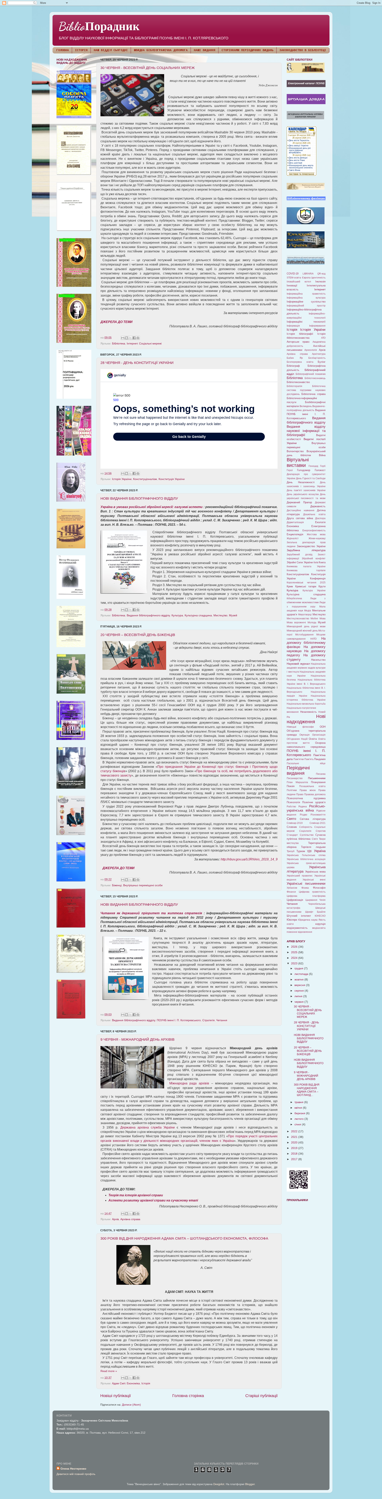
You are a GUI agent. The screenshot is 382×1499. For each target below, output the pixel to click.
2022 (294, 1131)
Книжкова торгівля (306, 570)
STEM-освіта (294, 277)
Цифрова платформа (306, 896)
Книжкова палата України (306, 566)
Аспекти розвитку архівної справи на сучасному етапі (153, 1200)
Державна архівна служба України (147, 1127)
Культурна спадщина (198, 615)
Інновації (292, 285)
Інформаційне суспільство (306, 301)
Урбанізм (292, 888)
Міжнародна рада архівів (189, 1083)
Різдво (303, 814)
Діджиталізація (295, 522)
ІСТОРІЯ (81, 50)
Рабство (291, 806)
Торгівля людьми (313, 846)
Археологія (310, 350)
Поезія (290, 786)
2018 (294, 1153)
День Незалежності (301, 482)
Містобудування (304, 634)
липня (298, 996)
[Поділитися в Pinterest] (138, 338)
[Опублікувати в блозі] (127, 338)
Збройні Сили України (300, 562)
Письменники (316, 778)
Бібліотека (118, 343)
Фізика (305, 888)
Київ (316, 562)
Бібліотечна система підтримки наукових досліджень (306, 390)
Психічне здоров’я (313, 802)
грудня (299, 968)
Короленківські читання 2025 (306, 582)
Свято (291, 819)
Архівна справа (130, 1219)
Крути (322, 586)
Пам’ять (309, 759)
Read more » (108, 1371)
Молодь (312, 622)
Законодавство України (311, 546)
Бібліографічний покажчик (311, 374)
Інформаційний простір (306, 305)
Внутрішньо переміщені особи (143, 885)
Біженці (117, 885)
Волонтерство (295, 451)
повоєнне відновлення (299, 932)
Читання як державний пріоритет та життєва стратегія (151, 913)
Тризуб (290, 851)
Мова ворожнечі (296, 622)
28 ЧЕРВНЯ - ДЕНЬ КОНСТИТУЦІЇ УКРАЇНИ (136, 363)
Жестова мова (316, 534)
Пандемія (319, 759)
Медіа (307, 610)
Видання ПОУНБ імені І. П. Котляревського (306, 414)
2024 (294, 957)
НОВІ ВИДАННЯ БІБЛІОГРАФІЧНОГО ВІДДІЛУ (139, 498)
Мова (322, 618)
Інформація (293, 326)
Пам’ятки (298, 759)
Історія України (122, 479)
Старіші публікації (261, 1395)
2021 (294, 1136)
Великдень (306, 406)
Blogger (250, 1484)
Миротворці (305, 614)
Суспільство (307, 835)
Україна (319, 851)
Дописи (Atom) (131, 1404)
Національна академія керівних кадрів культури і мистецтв (306, 668)
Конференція (317, 578)
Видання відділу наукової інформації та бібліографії (306, 431)
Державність (317, 506)
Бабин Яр (295, 358)
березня (300, 1113)
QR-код (321, 273)
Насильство (318, 659)
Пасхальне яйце (306, 763)
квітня (298, 1107)
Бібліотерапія (294, 386)
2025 (294, 952)
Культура (177, 615)
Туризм (300, 851)
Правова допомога (314, 794)
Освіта (313, 738)
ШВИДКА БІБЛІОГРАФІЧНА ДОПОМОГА (161, 50)
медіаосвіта (318, 928)
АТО (323, 338)
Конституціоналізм (145, 479)
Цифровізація (295, 899)
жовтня (299, 979)
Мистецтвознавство (298, 618)
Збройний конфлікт (314, 558)
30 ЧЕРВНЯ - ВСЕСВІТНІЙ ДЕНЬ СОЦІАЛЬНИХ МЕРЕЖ (147, 68)
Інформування (317, 326)
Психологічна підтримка (306, 798)
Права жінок (308, 790)
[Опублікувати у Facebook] (134, 338)
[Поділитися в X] (130, 338)
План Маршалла (297, 782)
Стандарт (292, 835)
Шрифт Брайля (315, 912)
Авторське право (298, 341)
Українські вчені (314, 879)
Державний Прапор (299, 502)
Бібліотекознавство (298, 382)
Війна (322, 455)
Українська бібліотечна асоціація (306, 859)
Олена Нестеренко (73, 1468)
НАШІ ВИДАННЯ (204, 50)
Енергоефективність (313, 530)
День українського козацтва (303, 494)
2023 (294, 963)
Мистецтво (220, 615)
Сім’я (315, 839)
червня (299, 1001)
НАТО (313, 639)
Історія (145, 1383)
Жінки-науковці (317, 538)
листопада (301, 973)
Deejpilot (218, 1484)
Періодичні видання (298, 770)
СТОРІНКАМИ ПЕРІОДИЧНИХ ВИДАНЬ (247, 50)
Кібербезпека (294, 598)
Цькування (311, 900)
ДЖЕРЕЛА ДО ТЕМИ (116, 322)
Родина (302, 806)
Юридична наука (308, 920)
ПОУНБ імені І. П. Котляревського (179, 1020)
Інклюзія (320, 281)
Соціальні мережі (150, 343)
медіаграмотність (297, 927)
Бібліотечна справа (313, 394)
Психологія (293, 802)
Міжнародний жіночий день (302, 630)
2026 (294, 946)
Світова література (312, 818)
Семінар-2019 (295, 823)
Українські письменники (306, 883)
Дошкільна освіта (314, 514)
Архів (115, 1219)
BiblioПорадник (99, 26)
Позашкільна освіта (312, 786)
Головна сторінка (188, 1395)
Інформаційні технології (306, 321)
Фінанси (291, 892)
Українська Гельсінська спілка (306, 855)
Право (299, 794)
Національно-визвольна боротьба (306, 704)
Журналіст (293, 538)
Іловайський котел (299, 281)
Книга (322, 562)
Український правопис (300, 876)
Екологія (320, 522)
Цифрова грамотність (312, 892)
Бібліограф (293, 365)
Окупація (304, 735)
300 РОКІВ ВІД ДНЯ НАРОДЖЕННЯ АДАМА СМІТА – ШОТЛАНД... (306, 1090)
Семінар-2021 (317, 823)
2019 (294, 1148)
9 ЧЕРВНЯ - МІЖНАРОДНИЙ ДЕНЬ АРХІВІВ (137, 1039)
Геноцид (313, 466)
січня (298, 1124)
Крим (290, 586)
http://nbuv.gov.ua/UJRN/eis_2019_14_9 (249, 859)
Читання (221, 1020)
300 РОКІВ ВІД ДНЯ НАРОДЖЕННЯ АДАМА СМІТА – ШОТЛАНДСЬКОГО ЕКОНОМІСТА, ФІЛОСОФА (184, 1238)
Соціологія (305, 831)
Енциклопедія (295, 534)
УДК (309, 851)
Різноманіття (318, 814)
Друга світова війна (300, 518)
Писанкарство (295, 778)
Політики (292, 790)
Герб (322, 466)
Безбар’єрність (316, 358)
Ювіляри (292, 919)
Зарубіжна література (306, 550)
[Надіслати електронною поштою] (123, 338)
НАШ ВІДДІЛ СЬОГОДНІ (111, 50)
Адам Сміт (118, 1383)
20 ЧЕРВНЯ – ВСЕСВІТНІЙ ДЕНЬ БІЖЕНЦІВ (137, 635)
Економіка (133, 1383)
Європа (306, 277)
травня (299, 1102)
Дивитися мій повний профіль (76, 1474)
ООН (322, 726)
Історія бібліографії (300, 333)
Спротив (320, 831)
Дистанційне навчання (300, 510)
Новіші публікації (115, 1395)
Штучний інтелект (299, 915)
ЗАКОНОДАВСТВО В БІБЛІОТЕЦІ (303, 50)
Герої (290, 470)
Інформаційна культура (306, 298)
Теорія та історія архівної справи (135, 1195)
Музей (233, 615)
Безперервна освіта (300, 362)
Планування (318, 782)
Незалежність (308, 711)
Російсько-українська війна (306, 808)
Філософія (319, 887)
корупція (320, 923)
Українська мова (315, 871)
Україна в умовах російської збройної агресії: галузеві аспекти (151, 507)
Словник (292, 826)
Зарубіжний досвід (299, 554)
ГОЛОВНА (62, 50)
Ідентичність (318, 277)
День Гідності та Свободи (310, 478)
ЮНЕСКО (320, 916)
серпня (299, 990)
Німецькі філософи (300, 727)
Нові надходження (306, 719)
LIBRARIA (308, 273)
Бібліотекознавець (315, 378)
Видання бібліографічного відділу (148, 615)
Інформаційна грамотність (306, 294)
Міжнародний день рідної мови (306, 626)
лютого (299, 1118)
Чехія (322, 900)
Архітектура (318, 354)
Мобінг (314, 618)
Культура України (314, 590)
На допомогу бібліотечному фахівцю (306, 642)
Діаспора (320, 518)
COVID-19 (292, 273)
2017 (294, 1159)
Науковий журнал (298, 663)
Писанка (320, 774)
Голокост (320, 470)
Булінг (321, 361)
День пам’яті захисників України (306, 490)
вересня (300, 985)
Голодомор (303, 470)
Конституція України (172, 479)
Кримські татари (305, 586)
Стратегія (208, 1020)
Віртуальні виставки (298, 462)
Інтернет (132, 343)
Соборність (305, 827)
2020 (294, 1142)
